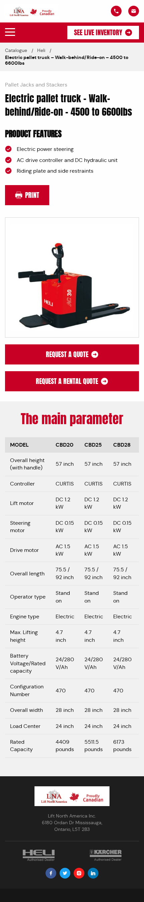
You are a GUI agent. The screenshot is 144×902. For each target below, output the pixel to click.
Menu (10, 32)
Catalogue (16, 50)
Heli (41, 50)
